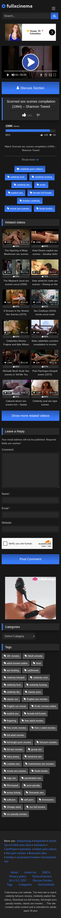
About (14, 872)
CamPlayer (11, 849)
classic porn (34, 691)
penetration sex (33, 778)
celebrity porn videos (31, 169)
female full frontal (42, 192)
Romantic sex (36, 792)
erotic (43, 184)
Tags (10, 884)
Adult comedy (35, 655)
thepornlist (40, 841)
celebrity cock (40, 677)
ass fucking (13, 670)
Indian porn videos (45, 849)
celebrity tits (23, 184)
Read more (29, 159)
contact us (30, 872)
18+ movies (13, 655)
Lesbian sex (13, 763)
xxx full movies (37, 807)
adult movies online (17, 663)
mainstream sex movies (41, 763)
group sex (36, 749)
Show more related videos (30, 415)
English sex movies (37, 699)
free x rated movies (45, 727)
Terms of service (42, 876)
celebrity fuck (17, 177)
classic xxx (12, 699)
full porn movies (48, 742)
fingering (11, 720)
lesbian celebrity (31, 200)
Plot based (12, 785)
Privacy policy (17, 876)
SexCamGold (46, 884)
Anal (38, 663)
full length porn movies (19, 742)
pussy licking (13, 792)
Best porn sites (38, 853)
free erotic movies (16, 727)
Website (7, 522)
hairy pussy (13, 756)
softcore (11, 799)
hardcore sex (35, 756)
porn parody (33, 785)
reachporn (39, 845)
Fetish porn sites (21, 845)
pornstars (25, 849)
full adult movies (15, 735)
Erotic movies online (45, 706)
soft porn (29, 799)
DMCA (46, 872)
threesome (48, 799)
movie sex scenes (19, 208)
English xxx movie (16, 706)
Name (6, 493)
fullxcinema (19, 6)
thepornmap (23, 841)
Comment (7, 449)
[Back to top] (50, 908)
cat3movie (32, 670)
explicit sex (17, 192)
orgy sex (11, 778)
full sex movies (15, 749)
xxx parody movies (17, 814)
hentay (10, 857)
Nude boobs (45, 208)
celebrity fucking (43, 177)
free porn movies (16, 853)
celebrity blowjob (16, 677)
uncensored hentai (27, 857)
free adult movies (34, 720)
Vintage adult (14, 807)
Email (6, 508)
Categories (25, 884)
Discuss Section (31, 88)
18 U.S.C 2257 (18, 880)
